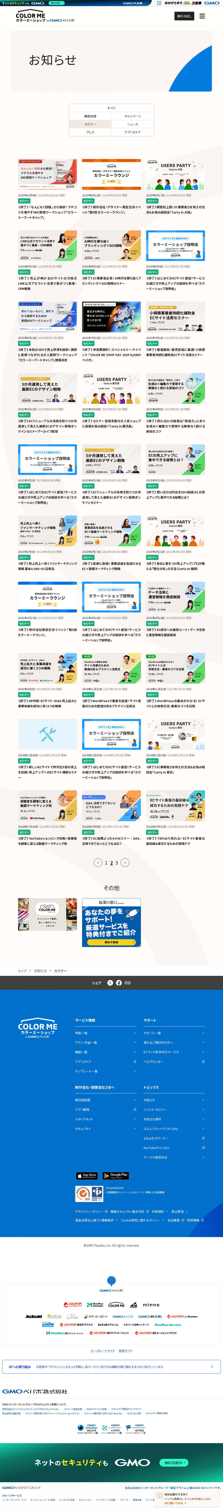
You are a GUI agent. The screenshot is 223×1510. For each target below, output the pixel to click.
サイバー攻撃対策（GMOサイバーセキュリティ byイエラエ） (52, 1413)
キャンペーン (133, 116)
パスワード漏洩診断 (73, 1409)
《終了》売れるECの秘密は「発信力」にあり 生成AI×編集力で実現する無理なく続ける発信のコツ (175, 426)
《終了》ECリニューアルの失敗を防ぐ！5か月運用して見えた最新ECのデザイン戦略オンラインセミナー (111, 497)
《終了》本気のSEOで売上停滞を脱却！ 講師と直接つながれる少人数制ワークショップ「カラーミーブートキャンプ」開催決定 (47, 354)
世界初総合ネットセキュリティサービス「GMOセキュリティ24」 (30, 1409)
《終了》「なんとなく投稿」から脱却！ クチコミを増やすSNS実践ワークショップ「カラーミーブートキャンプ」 (47, 212)
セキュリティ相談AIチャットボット (126, 1408)
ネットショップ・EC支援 (42, 1500)
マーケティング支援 (105, 1500)
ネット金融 (151, 1500)
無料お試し (184, 16)
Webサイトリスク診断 (97, 1409)
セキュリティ (85, 1500)
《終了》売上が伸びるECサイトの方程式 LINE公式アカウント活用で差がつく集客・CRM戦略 (47, 283)
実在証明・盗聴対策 (11, 1413)
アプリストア (133, 132)
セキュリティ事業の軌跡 (157, 1413)
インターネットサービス (14, 1500)
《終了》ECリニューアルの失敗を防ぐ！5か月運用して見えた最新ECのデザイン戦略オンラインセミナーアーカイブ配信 (47, 426)
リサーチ (124, 1500)
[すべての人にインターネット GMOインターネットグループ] (192, 3)
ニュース (132, 124)
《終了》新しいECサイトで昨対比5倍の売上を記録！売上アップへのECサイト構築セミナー (47, 772)
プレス (90, 132)
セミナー (90, 124)
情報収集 (137, 1500)
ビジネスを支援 (66, 1500)
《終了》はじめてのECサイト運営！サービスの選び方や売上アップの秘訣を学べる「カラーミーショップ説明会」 (175, 283)
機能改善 (90, 116)
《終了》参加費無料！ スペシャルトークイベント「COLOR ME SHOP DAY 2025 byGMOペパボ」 (111, 354)
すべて (111, 108)
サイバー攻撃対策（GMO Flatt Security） (103, 1413)
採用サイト (126, 1351)
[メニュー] (202, 16)
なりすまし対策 (134, 1413)
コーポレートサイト (103, 1351)
